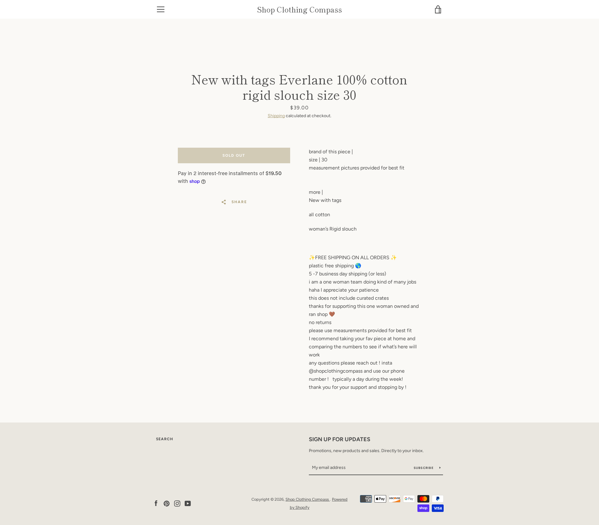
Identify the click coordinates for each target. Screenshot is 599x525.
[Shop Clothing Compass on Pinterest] (166, 503)
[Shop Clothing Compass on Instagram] (177, 503)
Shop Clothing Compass (299, 9)
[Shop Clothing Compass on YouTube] (188, 503)
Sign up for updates (339, 439)
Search (164, 439)
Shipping (276, 115)
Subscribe (424, 468)
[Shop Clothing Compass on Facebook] (156, 503)
